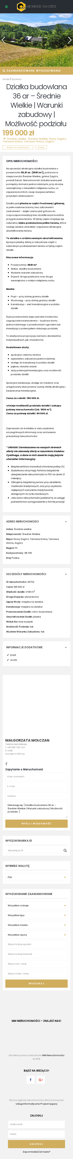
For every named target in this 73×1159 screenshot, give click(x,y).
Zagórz (49, 141)
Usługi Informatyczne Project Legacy (36, 1104)
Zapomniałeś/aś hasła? (36, 1152)
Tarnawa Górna (34, 141)
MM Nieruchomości (53, 1055)
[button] (68, 38)
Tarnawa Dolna (12, 141)
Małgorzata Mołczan (27, 740)
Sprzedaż (16, 79)
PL (16, 548)
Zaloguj (36, 1144)
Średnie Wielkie (38, 139)
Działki (6, 79)
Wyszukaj (36, 983)
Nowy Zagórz (57, 139)
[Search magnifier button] (65, 850)
